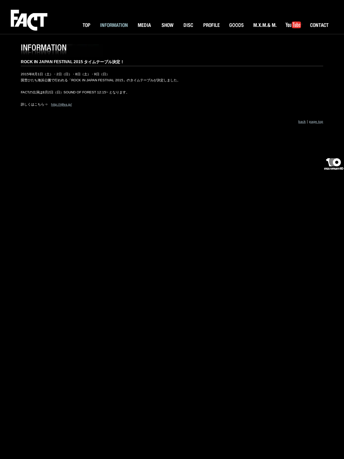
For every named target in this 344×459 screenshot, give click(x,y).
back (302, 121)
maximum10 (333, 166)
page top (316, 121)
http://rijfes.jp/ (61, 104)
